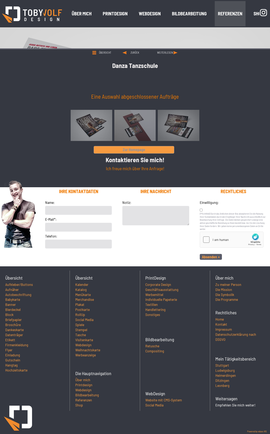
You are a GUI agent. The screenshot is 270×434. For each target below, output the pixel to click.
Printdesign (83, 384)
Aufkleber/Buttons (19, 284)
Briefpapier (13, 319)
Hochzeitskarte (16, 370)
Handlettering (155, 309)
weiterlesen (165, 52)
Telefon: (51, 236)
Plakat (79, 304)
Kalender (81, 284)
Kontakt (221, 324)
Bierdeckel (13, 309)
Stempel (81, 329)
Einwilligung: (209, 202)
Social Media (84, 319)
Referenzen (83, 400)
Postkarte (82, 309)
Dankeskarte (14, 329)
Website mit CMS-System (163, 400)
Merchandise (84, 299)
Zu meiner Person (228, 284)
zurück (135, 52)
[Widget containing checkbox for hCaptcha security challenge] (231, 240)
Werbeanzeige (85, 355)
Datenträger (14, 334)
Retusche (152, 346)
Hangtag (11, 365)
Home (219, 319)
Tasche (80, 334)
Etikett (10, 339)
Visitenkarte (84, 339)
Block (9, 314)
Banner (10, 304)
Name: (50, 202)
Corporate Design (158, 284)
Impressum (223, 329)
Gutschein (12, 360)
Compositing (154, 351)
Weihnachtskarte (87, 350)
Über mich (82, 379)
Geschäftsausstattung (161, 289)
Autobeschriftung (18, 294)
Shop (79, 405)
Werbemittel (154, 294)
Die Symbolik (224, 294)
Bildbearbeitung (87, 395)
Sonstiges (152, 314)
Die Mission (223, 289)
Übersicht (105, 52)
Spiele (79, 324)
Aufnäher (12, 289)
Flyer (8, 350)
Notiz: (126, 202)
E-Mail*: (51, 219)
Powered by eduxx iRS (257, 431)
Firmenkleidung (16, 344)
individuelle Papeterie (161, 299)
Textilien (151, 304)
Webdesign (83, 344)
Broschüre (13, 324)
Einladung (12, 355)
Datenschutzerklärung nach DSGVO (235, 337)
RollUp (80, 314)
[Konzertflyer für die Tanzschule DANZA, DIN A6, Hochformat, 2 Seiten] (135, 125)
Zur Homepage (134, 149)
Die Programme (226, 299)
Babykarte (12, 299)
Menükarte (83, 294)
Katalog (81, 289)
